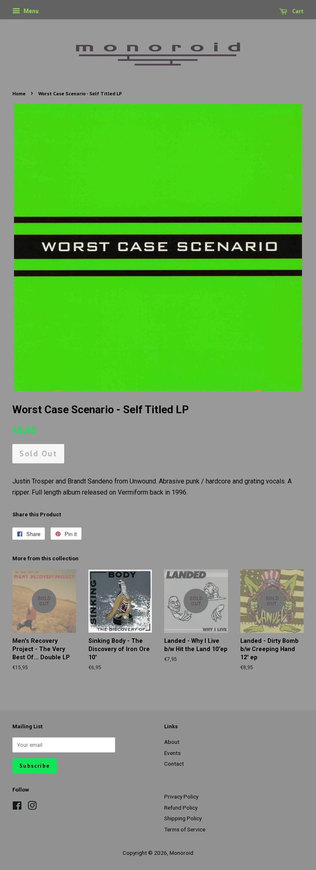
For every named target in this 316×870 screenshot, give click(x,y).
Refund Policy (181, 807)
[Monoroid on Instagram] (32, 807)
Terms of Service (184, 829)
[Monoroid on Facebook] (17, 807)
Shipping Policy (183, 818)
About (171, 742)
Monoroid (181, 852)
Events (172, 753)
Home (19, 93)
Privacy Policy (181, 796)
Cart (297, 11)
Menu (30, 11)
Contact (174, 763)
